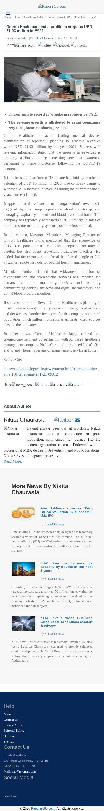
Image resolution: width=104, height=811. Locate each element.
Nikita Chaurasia (43, 38)
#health (22, 38)
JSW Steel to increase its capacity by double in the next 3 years (66, 567)
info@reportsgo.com (24, 771)
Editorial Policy (14, 730)
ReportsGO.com (43, 808)
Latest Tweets (11, 795)
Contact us (11, 719)
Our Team (10, 736)
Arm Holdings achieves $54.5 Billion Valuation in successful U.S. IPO (66, 511)
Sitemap (9, 741)
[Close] (8, 787)
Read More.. (13, 461)
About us (9, 714)
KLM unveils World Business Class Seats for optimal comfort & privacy (66, 621)
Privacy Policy (13, 725)
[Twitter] (63, 419)
